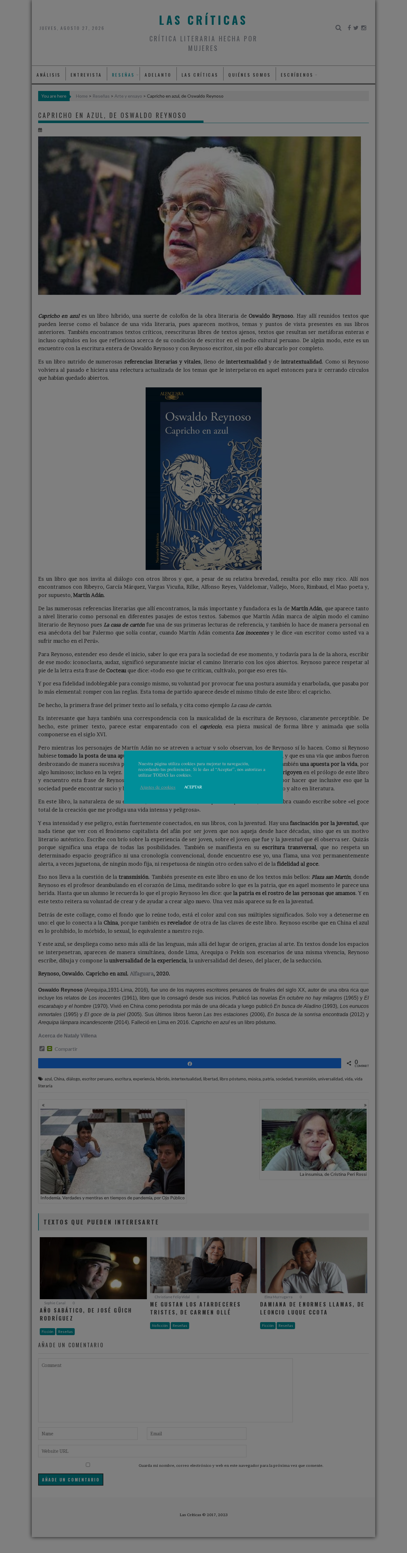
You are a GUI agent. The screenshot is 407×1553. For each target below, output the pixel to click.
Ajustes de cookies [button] (158, 787)
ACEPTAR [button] (193, 787)
